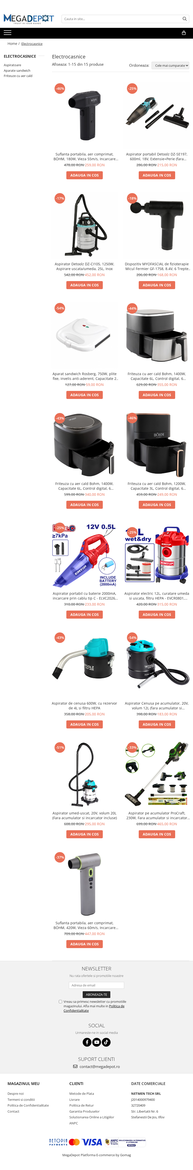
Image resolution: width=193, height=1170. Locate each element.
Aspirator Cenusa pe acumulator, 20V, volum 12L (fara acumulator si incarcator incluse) (157, 705)
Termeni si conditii (21, 1099)
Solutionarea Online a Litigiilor (91, 1117)
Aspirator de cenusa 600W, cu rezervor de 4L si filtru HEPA (84, 705)
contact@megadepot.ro (99, 1066)
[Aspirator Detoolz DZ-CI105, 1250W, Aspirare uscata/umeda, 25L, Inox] (84, 225)
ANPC (73, 1123)
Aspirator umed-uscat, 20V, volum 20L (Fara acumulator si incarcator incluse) (84, 815)
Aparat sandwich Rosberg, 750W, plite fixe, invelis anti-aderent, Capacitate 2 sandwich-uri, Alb (85, 376)
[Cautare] (184, 19)
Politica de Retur (81, 1105)
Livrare (74, 1099)
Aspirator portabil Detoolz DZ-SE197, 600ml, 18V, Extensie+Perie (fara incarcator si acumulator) (156, 156)
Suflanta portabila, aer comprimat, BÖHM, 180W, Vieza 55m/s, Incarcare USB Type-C (85, 156)
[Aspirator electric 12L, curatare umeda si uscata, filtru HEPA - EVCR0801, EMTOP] (156, 555)
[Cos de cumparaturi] (183, 33)
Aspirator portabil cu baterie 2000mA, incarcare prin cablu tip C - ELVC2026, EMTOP (84, 596)
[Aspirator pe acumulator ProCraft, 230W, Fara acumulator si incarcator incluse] (156, 774)
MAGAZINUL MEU (23, 1083)
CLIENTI (76, 1083)
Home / (14, 43)
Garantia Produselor (84, 1111)
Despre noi (16, 1093)
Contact (13, 1111)
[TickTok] (106, 1042)
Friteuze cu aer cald (18, 75)
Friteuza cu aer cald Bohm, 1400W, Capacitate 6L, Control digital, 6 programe (157, 376)
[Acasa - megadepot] (29, 19)
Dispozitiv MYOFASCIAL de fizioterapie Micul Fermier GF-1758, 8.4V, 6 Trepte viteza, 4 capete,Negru (157, 266)
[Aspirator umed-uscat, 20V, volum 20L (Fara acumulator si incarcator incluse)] (84, 774)
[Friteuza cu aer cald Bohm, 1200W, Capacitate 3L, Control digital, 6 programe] (156, 445)
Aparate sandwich (17, 70)
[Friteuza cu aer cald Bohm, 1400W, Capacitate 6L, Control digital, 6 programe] (156, 335)
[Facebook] (87, 1042)
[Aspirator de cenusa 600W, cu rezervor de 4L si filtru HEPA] (84, 664)
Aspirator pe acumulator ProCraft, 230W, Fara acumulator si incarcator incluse (156, 815)
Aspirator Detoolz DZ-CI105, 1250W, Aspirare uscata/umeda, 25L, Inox (84, 266)
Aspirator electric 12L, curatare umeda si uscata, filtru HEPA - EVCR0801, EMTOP (156, 596)
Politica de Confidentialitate (28, 1105)
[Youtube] (96, 1042)
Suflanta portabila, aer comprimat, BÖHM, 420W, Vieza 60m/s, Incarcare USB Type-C (85, 925)
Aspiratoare (12, 65)
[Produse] (8, 34)
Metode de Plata (81, 1093)
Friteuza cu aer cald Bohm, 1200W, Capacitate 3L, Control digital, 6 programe (157, 486)
